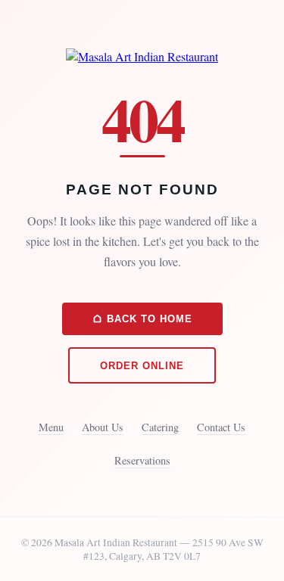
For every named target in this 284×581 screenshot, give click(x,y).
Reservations (142, 460)
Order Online (142, 365)
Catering (160, 427)
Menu (51, 427)
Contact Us (221, 427)
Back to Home (147, 319)
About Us (102, 427)
